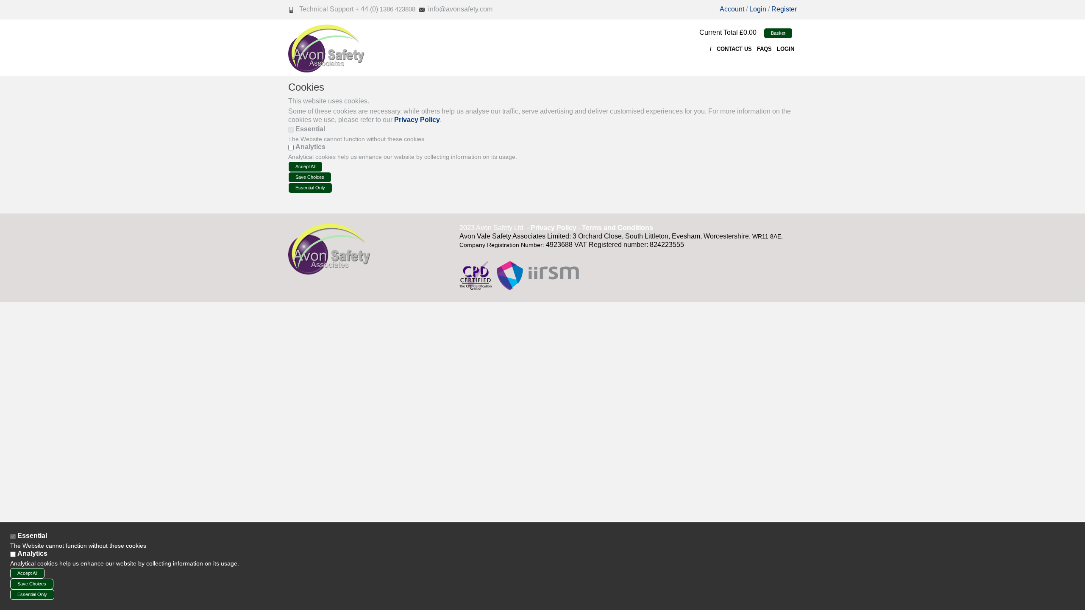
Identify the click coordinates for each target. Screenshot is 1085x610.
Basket (778, 33)
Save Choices (309, 177)
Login (758, 9)
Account (732, 9)
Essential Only (310, 187)
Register (784, 9)
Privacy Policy (417, 119)
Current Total (718, 32)
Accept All (305, 166)
